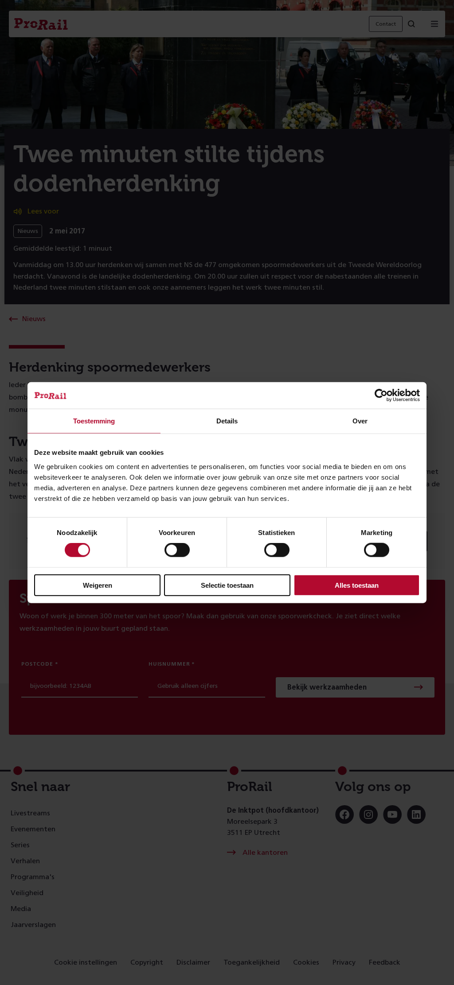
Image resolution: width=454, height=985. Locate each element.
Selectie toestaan (227, 585)
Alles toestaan (357, 585)
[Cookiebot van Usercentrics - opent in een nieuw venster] (381, 395)
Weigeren (97, 585)
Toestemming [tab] (94, 421)
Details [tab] (227, 421)
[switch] (177, 550)
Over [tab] (360, 421)
